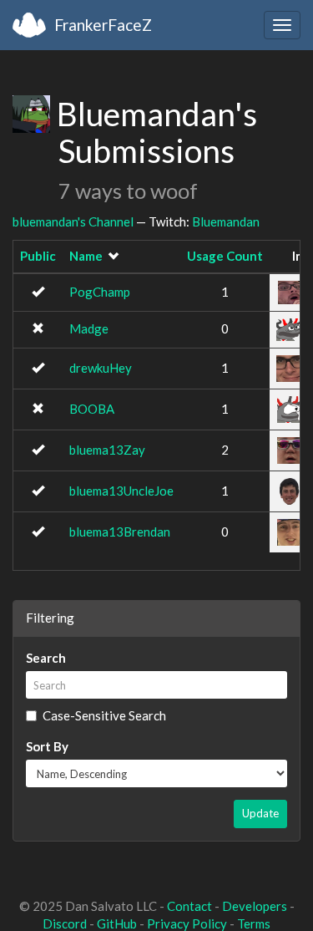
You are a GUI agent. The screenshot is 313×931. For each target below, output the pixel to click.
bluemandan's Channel (73, 221)
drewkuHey (100, 367)
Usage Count (225, 255)
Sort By (47, 746)
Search (46, 657)
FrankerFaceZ (103, 24)
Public (38, 255)
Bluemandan (226, 221)
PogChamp (99, 291)
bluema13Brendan (119, 531)
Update (260, 813)
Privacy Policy (187, 923)
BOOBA (91, 408)
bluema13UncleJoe (121, 490)
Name (86, 255)
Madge (89, 328)
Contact (189, 905)
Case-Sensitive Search (104, 715)
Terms (253, 923)
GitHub (117, 923)
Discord (65, 923)
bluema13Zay (107, 449)
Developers (254, 905)
